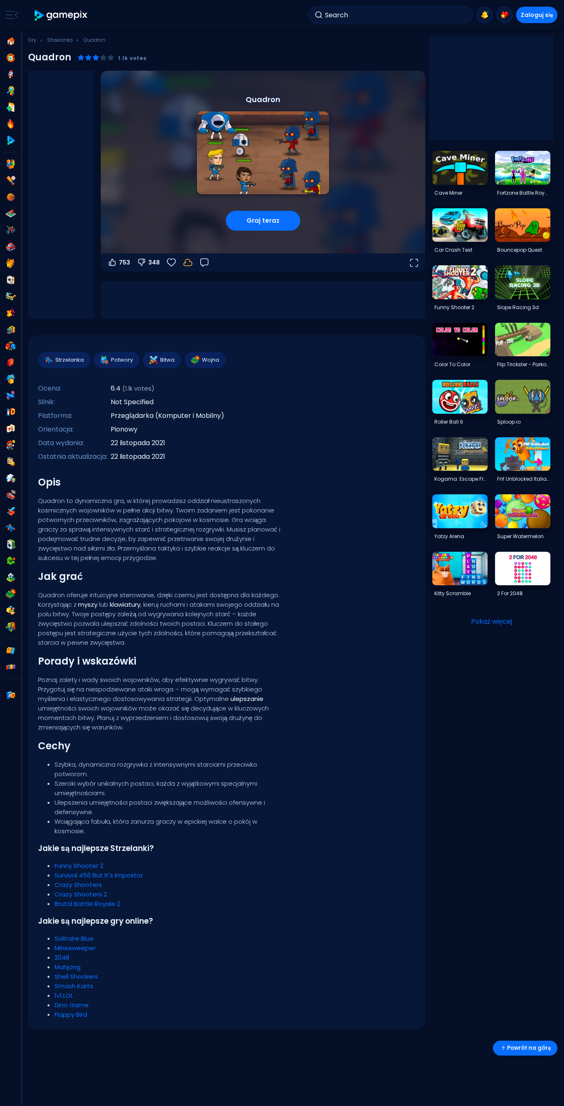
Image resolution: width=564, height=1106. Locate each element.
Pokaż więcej (491, 621)
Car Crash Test (453, 249)
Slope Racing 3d (518, 307)
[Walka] (10, 346)
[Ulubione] (504, 15)
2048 (62, 957)
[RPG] (10, 511)
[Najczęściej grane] (10, 74)
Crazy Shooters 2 (81, 894)
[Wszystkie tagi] (10, 650)
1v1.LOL (64, 995)
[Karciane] (10, 280)
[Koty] (10, 263)
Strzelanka (60, 39)
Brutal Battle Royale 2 (87, 903)
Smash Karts (74, 986)
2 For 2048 (510, 593)
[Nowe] (10, 107)
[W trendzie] (10, 124)
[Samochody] (10, 246)
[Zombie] (10, 627)
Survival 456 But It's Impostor (99, 875)
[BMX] (10, 230)
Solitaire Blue (74, 938)
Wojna (210, 360)
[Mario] (10, 445)
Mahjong (68, 967)
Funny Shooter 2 (79, 865)
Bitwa (167, 360)
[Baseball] (10, 180)
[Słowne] (10, 610)
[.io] (10, 412)
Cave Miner (448, 192)
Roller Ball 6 (448, 421)
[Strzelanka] (10, 528)
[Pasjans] (10, 544)
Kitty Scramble (452, 593)
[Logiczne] (10, 478)
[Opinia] (204, 262)
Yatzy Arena (449, 536)
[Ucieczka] (10, 329)
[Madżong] (10, 428)
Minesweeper (75, 948)
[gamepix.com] (61, 15)
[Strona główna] (10, 41)
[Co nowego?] (484, 15)
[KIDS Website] (10, 667)
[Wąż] (10, 561)
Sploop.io (509, 421)
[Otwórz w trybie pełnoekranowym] (414, 262)
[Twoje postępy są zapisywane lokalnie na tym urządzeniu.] (188, 262)
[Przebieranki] (10, 313)
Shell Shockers (76, 976)
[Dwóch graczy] (10, 164)
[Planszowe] (10, 213)
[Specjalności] (10, 140)
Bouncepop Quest (519, 249)
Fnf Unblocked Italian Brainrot (523, 478)
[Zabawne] (10, 379)
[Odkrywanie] (10, 91)
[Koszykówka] (10, 197)
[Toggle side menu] (10, 15)
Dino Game (72, 1005)
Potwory (122, 360)
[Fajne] (10, 296)
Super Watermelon (520, 536)
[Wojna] (10, 594)
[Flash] (10, 362)
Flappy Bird (71, 1014)
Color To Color (452, 364)
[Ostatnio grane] (10, 58)
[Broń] (10, 395)
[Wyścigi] (10, 494)
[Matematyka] (10, 461)
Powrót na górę (529, 1048)
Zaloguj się (537, 15)
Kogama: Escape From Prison (460, 478)
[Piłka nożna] (10, 577)
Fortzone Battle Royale (523, 192)
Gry (32, 39)
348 (154, 262)
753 (124, 262)
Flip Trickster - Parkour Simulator (523, 364)
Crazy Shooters (78, 884)
